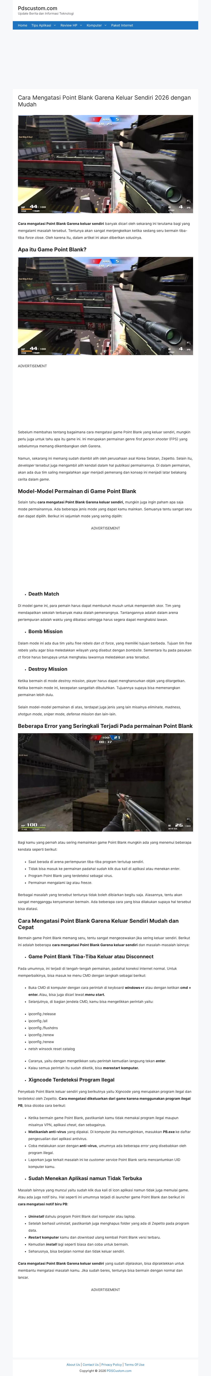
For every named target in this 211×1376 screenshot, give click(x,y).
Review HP (69, 25)
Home (22, 25)
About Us (73, 1365)
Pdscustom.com (37, 8)
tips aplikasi (41, 25)
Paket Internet (122, 25)
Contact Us (91, 1365)
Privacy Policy (111, 1365)
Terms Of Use (134, 1365)
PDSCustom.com (119, 1371)
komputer (94, 25)
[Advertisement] (105, 58)
